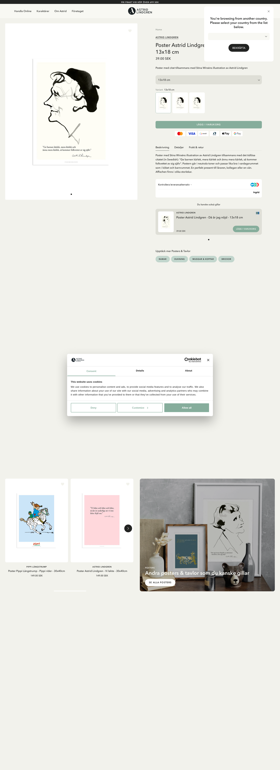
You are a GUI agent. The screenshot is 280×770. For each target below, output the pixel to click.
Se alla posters (160, 582)
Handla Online (22, 11)
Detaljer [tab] (179, 147)
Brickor (226, 259)
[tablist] (209, 147)
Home (159, 29)
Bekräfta (238, 47)
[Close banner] (208, 360)
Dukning (179, 259)
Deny (93, 407)
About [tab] (188, 370)
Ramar (163, 259)
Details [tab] (140, 370)
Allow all (187, 407)
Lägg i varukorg (209, 124)
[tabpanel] (209, 162)
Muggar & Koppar (203, 259)
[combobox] (239, 36)
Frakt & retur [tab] (196, 147)
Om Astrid (60, 11)
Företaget (77, 11)
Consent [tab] (91, 371)
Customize (138, 407)
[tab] (71, 194)
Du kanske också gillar (208, 204)
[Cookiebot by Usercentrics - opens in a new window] (187, 360)
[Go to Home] (140, 11)
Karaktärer (43, 11)
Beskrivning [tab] (162, 147)
